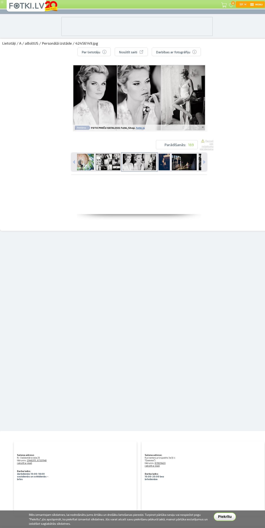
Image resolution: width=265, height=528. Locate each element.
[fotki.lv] (26, 7)
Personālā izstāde (57, 43)
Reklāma (81, 127)
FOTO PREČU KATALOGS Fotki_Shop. (113, 127)
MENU (259, 4)
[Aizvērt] (203, 127)
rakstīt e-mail (24, 463)
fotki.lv (140, 127)
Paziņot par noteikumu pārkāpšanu (206, 144)
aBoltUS (31, 43)
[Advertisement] (139, 204)
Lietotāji (9, 43)
